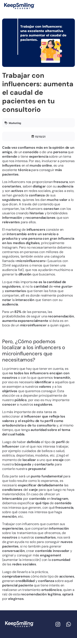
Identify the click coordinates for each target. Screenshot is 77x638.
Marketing (15, 123)
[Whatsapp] (68, 624)
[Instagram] (57, 624)
